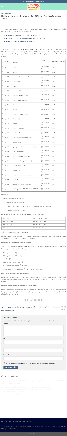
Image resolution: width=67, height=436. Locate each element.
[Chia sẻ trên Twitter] (31, 300)
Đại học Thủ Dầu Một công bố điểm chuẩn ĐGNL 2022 (19, 41)
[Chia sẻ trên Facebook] (28, 300)
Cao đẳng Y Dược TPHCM (31, 246)
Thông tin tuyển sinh (7, 13)
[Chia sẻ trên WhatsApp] (25, 300)
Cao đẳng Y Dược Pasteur (30, 49)
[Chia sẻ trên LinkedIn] (41, 300)
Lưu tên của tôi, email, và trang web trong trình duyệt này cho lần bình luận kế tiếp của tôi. (30, 363)
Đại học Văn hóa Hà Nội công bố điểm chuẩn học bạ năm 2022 (21, 35)
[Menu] (2, 6)
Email (5, 347)
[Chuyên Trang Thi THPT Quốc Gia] (33, 6)
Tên (4, 339)
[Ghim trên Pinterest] (38, 300)
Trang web (6, 355)
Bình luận (6, 324)
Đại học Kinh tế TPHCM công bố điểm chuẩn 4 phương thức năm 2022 (24, 38)
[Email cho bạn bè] (35, 300)
